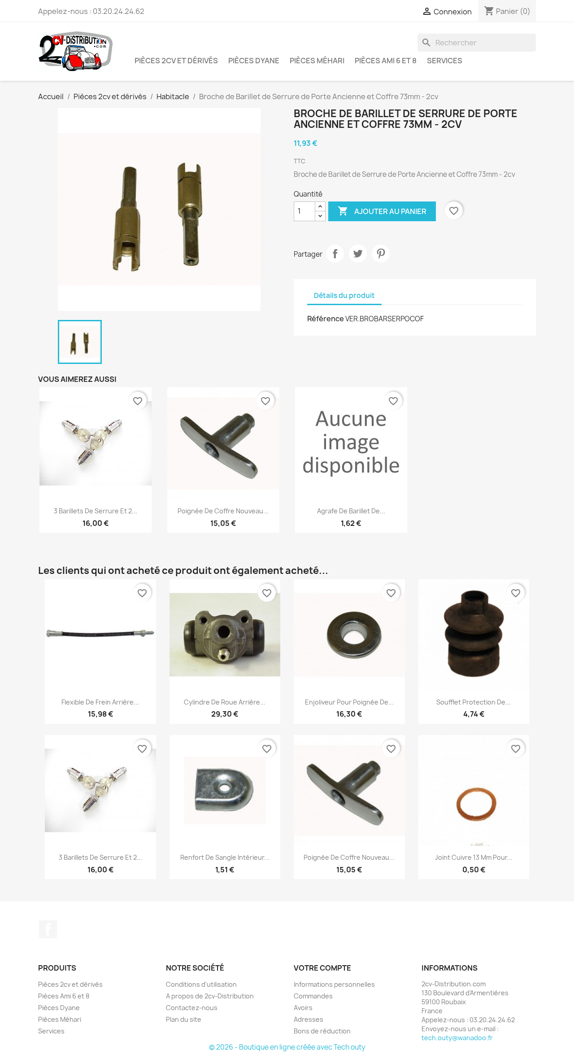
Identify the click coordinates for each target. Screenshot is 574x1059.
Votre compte (322, 968)
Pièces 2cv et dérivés (176, 61)
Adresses (308, 1019)
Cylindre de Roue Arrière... (224, 702)
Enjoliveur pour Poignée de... (349, 702)
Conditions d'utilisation (201, 984)
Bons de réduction (322, 1031)
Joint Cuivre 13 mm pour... (474, 857)
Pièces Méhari (317, 61)
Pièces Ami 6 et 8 (386, 61)
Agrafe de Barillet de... (351, 511)
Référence (325, 318)
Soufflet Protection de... (473, 702)
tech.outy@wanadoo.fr (457, 1037)
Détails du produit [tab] (344, 295)
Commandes (313, 996)
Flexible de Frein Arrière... (100, 702)
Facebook (48, 929)
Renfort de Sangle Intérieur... (225, 857)
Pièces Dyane (253, 61)
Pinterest (381, 254)
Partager (335, 254)
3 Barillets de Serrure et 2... (95, 511)
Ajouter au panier (382, 211)
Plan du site (183, 1019)
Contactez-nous (191, 1007)
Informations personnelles (334, 984)
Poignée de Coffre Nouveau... (223, 511)
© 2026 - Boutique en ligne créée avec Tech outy (287, 1047)
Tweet (358, 254)
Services (444, 61)
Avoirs (303, 1007)
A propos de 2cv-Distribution (210, 996)
